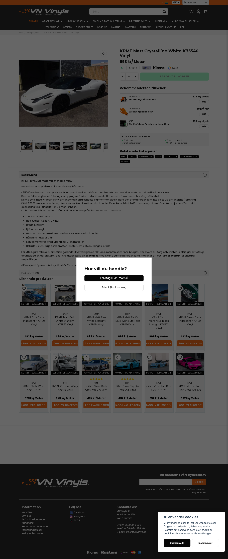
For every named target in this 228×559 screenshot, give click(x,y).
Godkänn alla (177, 543)
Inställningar (205, 543)
